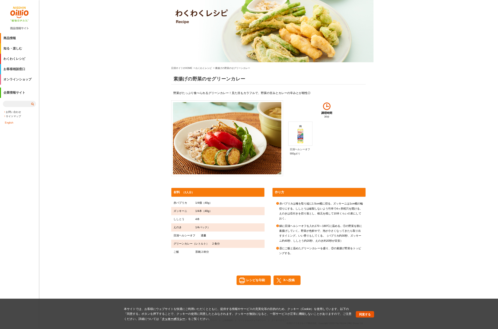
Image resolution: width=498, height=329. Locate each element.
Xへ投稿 (289, 280)
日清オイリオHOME (181, 68)
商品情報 (10, 38)
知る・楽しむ (13, 48)
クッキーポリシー (173, 318)
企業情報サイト (14, 92)
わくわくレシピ (14, 58)
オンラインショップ (18, 79)
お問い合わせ (13, 112)
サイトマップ (13, 116)
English (9, 122)
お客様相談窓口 (14, 69)
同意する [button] (365, 314)
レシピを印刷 (255, 280)
